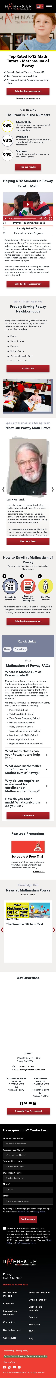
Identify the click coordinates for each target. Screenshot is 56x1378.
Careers (33, 1317)
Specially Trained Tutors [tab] (22, 229)
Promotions (20, 649)
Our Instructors (11, 1330)
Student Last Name (12, 1173)
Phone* (6, 1184)
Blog (31, 1338)
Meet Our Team (28, 541)
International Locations (10, 1313)
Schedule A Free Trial (27, 856)
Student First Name (12, 1161)
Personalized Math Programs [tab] (23, 233)
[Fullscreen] (50, 218)
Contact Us (9, 1322)
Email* (6, 1196)
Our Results (9, 1338)
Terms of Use (23, 1212)
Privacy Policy (39, 1212)
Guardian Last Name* (13, 1150)
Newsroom (35, 1324)
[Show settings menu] (45, 218)
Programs (8, 1304)
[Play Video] (5, 218)
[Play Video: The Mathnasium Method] (28, 204)
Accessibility (9, 1351)
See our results (28, 167)
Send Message (28, 1219)
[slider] (25, 218)
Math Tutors (35, 1308)
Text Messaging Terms (25, 1243)
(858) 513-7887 (12, 1278)
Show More (28, 816)
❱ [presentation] (52, 489)
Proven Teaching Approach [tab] (24, 223)
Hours (7, 649)
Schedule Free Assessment (28, 91)
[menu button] (39, 6)
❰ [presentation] (3, 489)
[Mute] (40, 218)
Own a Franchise (38, 1300)
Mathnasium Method (10, 1294)
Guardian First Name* (13, 1139)
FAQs (32, 1331)
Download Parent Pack (15, 1285)
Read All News (28, 895)
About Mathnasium (39, 1293)
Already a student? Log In (28, 99)
